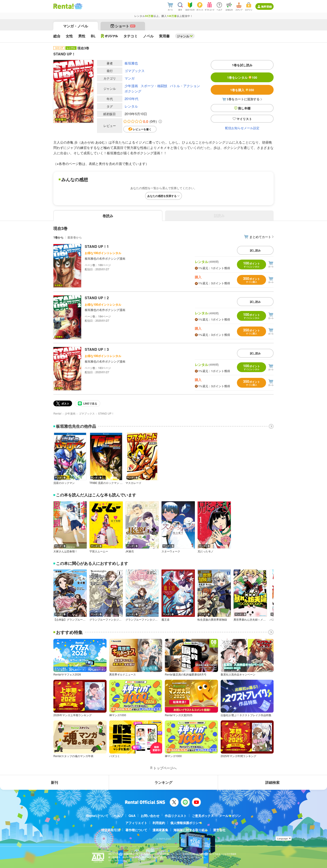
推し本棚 (244, 108)
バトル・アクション (185, 85)
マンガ (130, 78)
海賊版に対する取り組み (191, 830)
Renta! (57, 413)
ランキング (163, 782)
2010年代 (131, 98)
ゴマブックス (135, 70)
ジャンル (183, 36)
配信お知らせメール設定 (242, 128)
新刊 (54, 782)
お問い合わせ (150, 815)
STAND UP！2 (97, 297)
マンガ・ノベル (75, 25)
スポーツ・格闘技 (154, 85)
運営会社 (219, 830)
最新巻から (74, 237)
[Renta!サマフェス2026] (78, 6)
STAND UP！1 (97, 246)
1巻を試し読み (242, 65)
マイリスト (244, 118)
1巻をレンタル (242, 77)
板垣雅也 (131, 63)
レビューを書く (142, 129)
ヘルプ (118, 815)
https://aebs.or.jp (116, 860)
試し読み (255, 250)
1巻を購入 (242, 90)
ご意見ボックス (203, 815)
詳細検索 (272, 782)
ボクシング (133, 91)
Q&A (132, 815)
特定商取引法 (110, 830)
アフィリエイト (136, 822)
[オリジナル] (109, 36)
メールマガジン (230, 815)
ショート (125, 25)
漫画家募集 (160, 830)
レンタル (131, 106)
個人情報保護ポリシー (186, 822)
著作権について (136, 830)
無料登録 (266, 6)
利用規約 (159, 822)
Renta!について (97, 815)
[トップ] (63, 6)
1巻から (58, 237)
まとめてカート (260, 237)
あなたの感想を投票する (162, 196)
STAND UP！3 (97, 349)
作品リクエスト (176, 815)
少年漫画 (131, 85)
